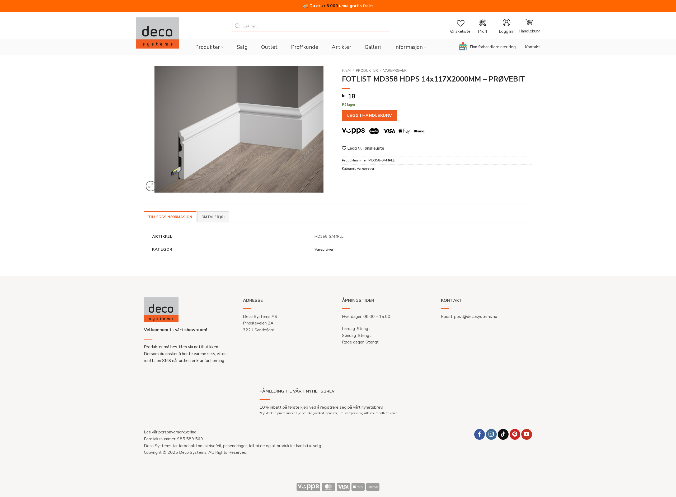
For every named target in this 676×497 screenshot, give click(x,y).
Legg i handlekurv (369, 115)
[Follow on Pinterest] (515, 434)
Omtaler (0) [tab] (213, 217)
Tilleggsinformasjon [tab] (170, 217)
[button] (506, 26)
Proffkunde (304, 47)
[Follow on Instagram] (491, 434)
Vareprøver (395, 70)
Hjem (346, 70)
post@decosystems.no (475, 316)
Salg (242, 47)
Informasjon (408, 47)
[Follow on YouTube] (526, 434)
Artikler (341, 47)
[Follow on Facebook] (479, 434)
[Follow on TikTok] (503, 434)
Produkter (207, 47)
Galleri (373, 47)
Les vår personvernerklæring (170, 432)
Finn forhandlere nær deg (493, 47)
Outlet (269, 47)
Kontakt (532, 47)
